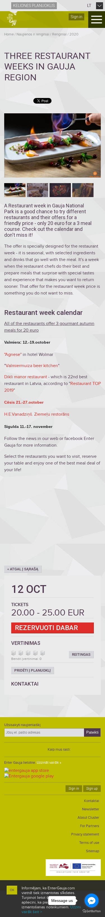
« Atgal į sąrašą (22, 569)
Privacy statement (85, 834)
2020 (73, 34)
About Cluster (88, 817)
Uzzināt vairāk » (49, 762)
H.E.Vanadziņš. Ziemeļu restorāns (36, 414)
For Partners (89, 826)
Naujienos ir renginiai (33, 34)
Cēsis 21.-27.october (23, 402)
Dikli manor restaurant (25, 377)
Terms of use (89, 843)
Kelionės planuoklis (34, 5)
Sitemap (92, 851)
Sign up (92, 789)
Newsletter (90, 809)
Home (9, 34)
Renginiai (59, 34)
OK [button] (12, 890)
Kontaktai (91, 801)
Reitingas (81, 654)
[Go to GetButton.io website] (92, 911)
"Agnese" (13, 354)
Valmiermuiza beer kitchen (32, 365)
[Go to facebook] (92, 901)
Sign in (76, 17)
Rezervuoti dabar (46, 628)
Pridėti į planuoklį (32, 670)
